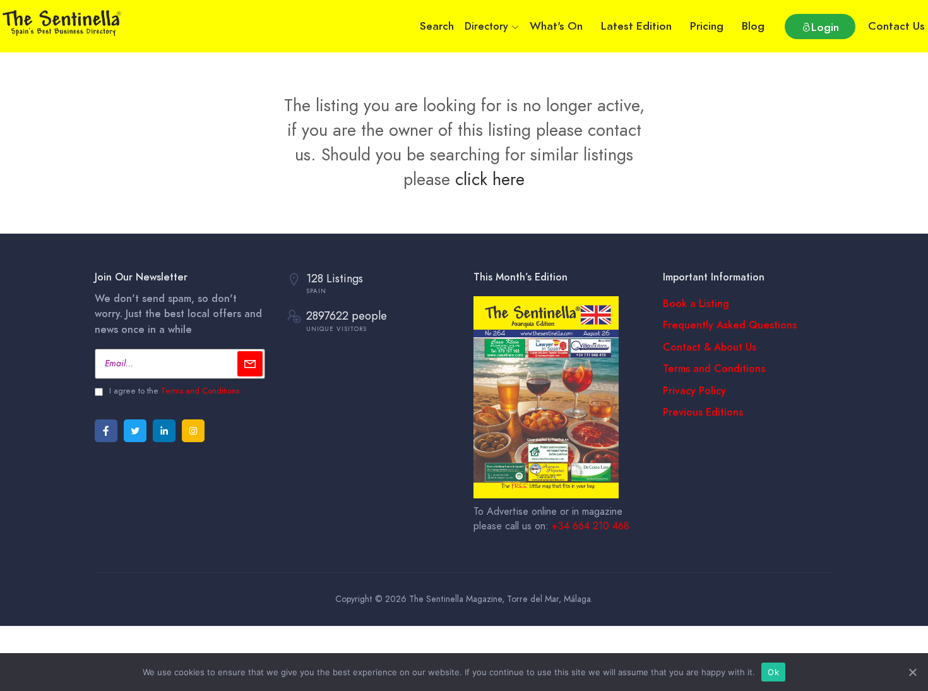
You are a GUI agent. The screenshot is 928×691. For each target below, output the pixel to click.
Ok (773, 672)
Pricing (706, 25)
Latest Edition (636, 25)
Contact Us (896, 25)
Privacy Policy (694, 391)
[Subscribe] (250, 363)
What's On (556, 25)
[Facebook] (106, 430)
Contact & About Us (709, 347)
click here (490, 179)
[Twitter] (135, 430)
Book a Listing (696, 304)
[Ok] (912, 672)
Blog (753, 25)
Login (825, 27)
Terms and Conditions (200, 391)
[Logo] (63, 21)
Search (437, 25)
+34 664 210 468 (590, 526)
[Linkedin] (164, 430)
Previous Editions (703, 412)
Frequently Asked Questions (730, 325)
